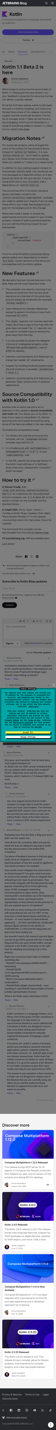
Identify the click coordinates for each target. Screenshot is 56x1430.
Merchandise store (16, 1417)
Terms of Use (34, 720)
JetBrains (24, 1424)
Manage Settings (28, 737)
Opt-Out (38, 727)
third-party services (23, 722)
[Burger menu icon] (52, 3)
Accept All (28, 732)
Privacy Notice (12, 720)
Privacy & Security (12, 1394)
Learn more (34, 706)
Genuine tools (10, 1398)
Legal (46, 1394)
